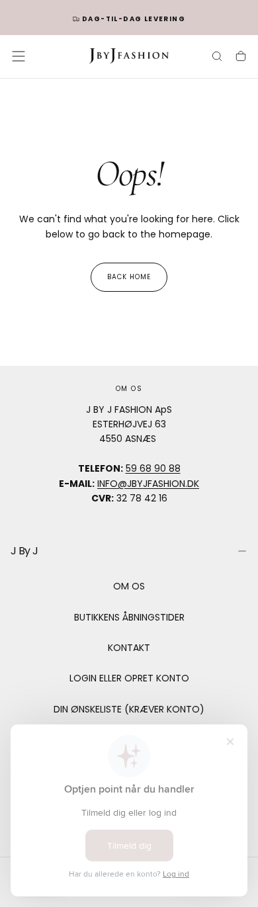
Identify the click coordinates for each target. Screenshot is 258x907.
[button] (18, 56)
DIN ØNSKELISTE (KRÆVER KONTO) (129, 709)
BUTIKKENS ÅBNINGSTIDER (129, 617)
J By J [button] (24, 550)
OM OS (129, 586)
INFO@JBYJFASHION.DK (148, 483)
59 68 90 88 (153, 468)
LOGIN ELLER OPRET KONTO (129, 678)
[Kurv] (240, 57)
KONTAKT (129, 647)
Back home (129, 277)
